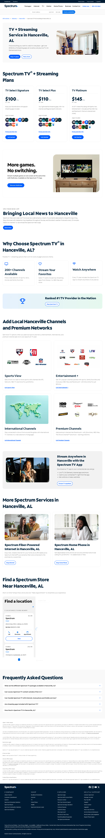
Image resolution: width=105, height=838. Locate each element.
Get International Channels (13, 440)
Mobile (32, 804)
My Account (90, 1)
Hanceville (22, 18)
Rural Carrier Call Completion (91, 814)
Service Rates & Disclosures (91, 812)
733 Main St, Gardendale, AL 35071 (16, 655)
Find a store (26, 57)
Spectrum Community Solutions (13, 807)
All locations (6, 18)
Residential (7, 1)
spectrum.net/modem (13, 764)
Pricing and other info (11, 132)
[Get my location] (33, 607)
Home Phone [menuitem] (59, 6)
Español (98, 1)
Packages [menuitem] (28, 6)
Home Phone (34, 802)
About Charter (8, 795)
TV (31, 800)
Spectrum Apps (62, 795)
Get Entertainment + (62, 387)
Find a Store (81, 1)
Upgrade (86, 807)
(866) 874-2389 (13, 627)
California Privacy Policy (42, 825)
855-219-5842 (96, 6)
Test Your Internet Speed (64, 802)
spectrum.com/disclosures (93, 733)
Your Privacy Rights (23, 825)
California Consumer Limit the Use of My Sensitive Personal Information (23, 827)
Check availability (68, 12)
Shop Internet (10, 563)
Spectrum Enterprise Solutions (12, 802)
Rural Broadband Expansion (65, 817)
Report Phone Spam (89, 817)
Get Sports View (10, 387)
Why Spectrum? (62, 812)
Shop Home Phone (61, 563)
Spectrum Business (9, 809)
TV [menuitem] (43, 6)
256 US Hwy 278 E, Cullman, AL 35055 (17, 624)
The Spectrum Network (64, 819)
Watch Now (8, 227)
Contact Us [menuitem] (76, 6)
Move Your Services (89, 809)
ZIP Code (59, 10)
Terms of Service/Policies (11, 825)
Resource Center (62, 800)
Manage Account (88, 797)
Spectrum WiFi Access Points (65, 797)
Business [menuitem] (68, 6)
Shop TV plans (14, 57)
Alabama (14, 18)
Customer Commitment (11, 797)
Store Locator (87, 804)
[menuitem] (7, 1)
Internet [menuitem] (37, 6)
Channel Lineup (62, 809)
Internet (33, 797)
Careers (7, 800)
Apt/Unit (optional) (52, 11)
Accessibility (32, 825)
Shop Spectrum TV (52, 304)
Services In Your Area (63, 814)
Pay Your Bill (87, 800)
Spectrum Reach (9, 804)
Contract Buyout (62, 807)
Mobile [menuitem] (49, 6)
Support (86, 802)
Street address (34, 10)
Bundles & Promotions (36, 795)
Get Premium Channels (62, 440)
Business (15, 1)
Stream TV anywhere (65, 483)
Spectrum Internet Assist (37, 807)
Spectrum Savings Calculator (65, 804)
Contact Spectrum (89, 795)
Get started (11, 137)
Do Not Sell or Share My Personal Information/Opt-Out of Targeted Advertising (70, 825)
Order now (86, 6)
